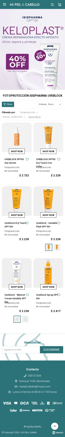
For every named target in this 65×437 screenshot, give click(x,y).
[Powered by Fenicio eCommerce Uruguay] (57, 432)
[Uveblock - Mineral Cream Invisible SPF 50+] (17, 273)
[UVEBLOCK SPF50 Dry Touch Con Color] (48, 137)
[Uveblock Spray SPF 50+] (48, 273)
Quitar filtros (34, 117)
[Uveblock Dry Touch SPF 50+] (17, 201)
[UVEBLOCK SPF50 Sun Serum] (17, 137)
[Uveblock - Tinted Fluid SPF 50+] (56, 247)
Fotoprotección (27, 112)
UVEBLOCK (12, 117)
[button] (52, 4)
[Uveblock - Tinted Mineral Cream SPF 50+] (25, 319)
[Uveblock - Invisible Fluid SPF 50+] (48, 201)
